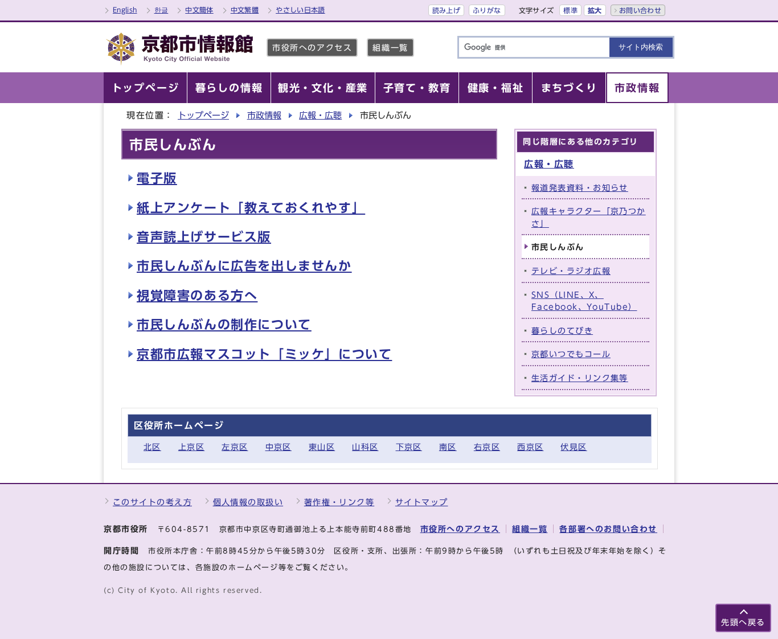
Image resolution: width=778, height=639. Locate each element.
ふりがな (487, 10)
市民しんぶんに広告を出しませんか (244, 266)
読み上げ (446, 10)
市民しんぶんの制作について (224, 324)
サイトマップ (421, 502)
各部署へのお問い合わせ (608, 529)
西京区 (530, 447)
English (125, 9)
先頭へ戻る (743, 622)
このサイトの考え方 (152, 502)
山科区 (365, 447)
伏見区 (573, 447)
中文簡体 (199, 9)
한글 (161, 9)
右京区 (487, 447)
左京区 (235, 447)
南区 (448, 447)
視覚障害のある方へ (197, 295)
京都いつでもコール (571, 354)
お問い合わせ (640, 10)
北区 (152, 447)
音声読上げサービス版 (204, 237)
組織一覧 (390, 47)
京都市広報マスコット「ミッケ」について (264, 354)
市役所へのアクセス (312, 47)
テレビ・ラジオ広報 (571, 271)
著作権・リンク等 (339, 502)
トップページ (203, 115)
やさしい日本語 (300, 9)
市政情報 (264, 115)
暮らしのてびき (562, 330)
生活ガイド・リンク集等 (579, 378)
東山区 (322, 447)
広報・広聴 (320, 115)
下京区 (409, 447)
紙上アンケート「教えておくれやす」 (251, 208)
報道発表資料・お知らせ (579, 187)
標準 (570, 10)
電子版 (157, 178)
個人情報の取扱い (248, 502)
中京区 (278, 447)
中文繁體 (245, 9)
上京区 (191, 447)
